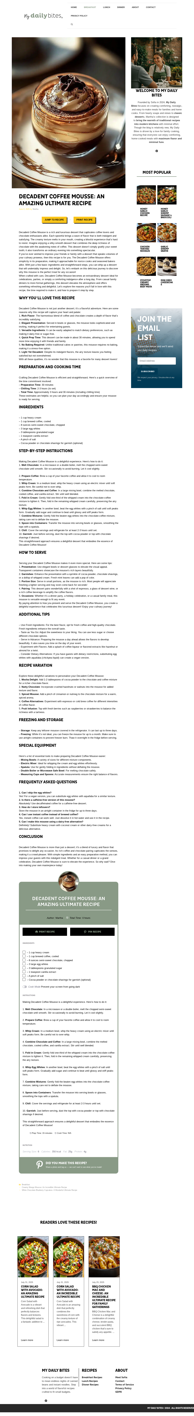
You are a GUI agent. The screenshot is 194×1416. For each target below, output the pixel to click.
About (135, 7)
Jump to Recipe (54, 220)
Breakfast (90, 7)
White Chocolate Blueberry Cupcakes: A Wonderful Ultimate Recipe (49, 1190)
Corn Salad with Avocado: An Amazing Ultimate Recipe (32, 1292)
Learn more (27, 1340)
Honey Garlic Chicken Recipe (145, 212)
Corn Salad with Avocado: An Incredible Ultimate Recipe (68, 1292)
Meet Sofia (121, 1377)
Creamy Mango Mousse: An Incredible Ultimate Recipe (44, 1187)
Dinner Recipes (90, 1384)
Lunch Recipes (90, 1381)
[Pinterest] (46, 1400)
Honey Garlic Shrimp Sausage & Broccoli (166, 213)
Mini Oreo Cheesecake (167, 282)
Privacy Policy (79, 16)
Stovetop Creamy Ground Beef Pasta (146, 283)
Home (74, 7)
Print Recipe (84, 220)
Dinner (121, 7)
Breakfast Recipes (92, 1377)
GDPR (118, 1391)
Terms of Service (124, 1384)
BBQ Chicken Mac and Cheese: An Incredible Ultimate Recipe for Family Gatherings (104, 1297)
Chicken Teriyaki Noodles (145, 248)
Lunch (106, 7)
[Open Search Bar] (71, 24)
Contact (151, 7)
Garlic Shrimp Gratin (165, 248)
